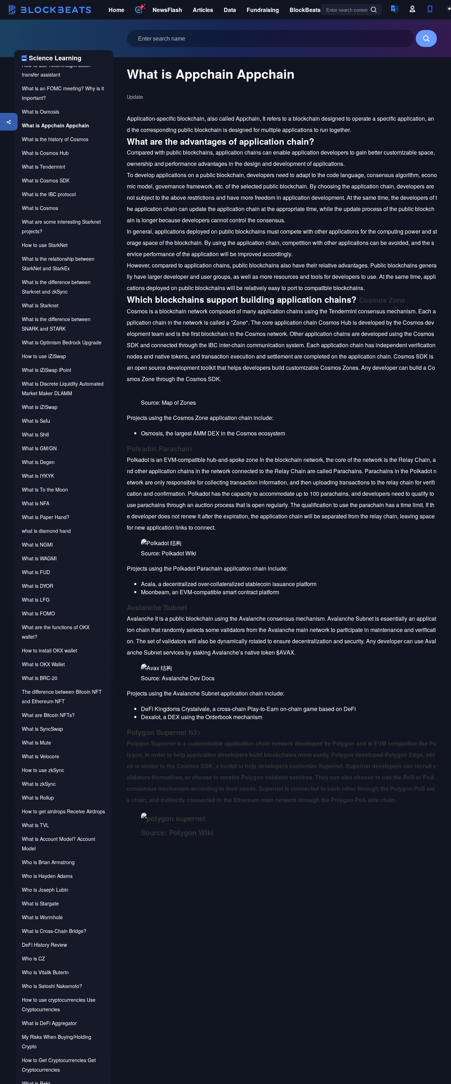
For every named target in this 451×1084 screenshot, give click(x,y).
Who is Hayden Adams (47, 875)
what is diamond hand (46, 530)
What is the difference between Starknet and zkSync (56, 286)
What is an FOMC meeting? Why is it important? (63, 93)
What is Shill (35, 434)
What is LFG (36, 599)
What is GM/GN (39, 448)
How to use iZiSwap (44, 356)
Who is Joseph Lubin (45, 889)
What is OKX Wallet (43, 664)
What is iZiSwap (39, 406)
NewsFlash (167, 10)
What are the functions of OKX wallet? (55, 632)
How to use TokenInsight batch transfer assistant (56, 69)
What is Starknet (40, 305)
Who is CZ (33, 958)
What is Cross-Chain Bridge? (54, 930)
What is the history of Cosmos (55, 139)
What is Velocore (40, 756)
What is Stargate (40, 903)
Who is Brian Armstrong (48, 862)
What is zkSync (39, 783)
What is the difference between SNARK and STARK (56, 323)
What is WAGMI (39, 558)
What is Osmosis (40, 111)
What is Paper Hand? (45, 516)
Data (230, 10)
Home (116, 10)
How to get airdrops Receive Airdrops (63, 811)
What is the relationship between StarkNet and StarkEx (58, 263)
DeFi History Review (44, 944)
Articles (203, 10)
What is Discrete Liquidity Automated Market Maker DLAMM (63, 388)
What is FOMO (38, 613)
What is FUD (36, 572)
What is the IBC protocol (49, 194)
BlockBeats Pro (311, 10)
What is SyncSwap (42, 728)
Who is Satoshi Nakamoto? (52, 985)
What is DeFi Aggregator (49, 1022)
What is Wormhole (42, 917)
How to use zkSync (43, 769)
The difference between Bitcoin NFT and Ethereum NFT (62, 696)
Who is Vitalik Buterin (45, 972)
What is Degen (38, 461)
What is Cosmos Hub (45, 152)
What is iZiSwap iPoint (46, 369)
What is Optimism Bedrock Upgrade (61, 342)
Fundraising (263, 10)
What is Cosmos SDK (45, 180)
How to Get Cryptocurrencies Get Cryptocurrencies (59, 1064)
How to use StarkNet (45, 244)
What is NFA (35, 503)
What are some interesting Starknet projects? (61, 226)
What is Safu (36, 420)
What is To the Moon (45, 489)
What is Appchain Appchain (55, 125)
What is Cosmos (40, 207)
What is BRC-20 (39, 677)
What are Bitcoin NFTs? (48, 714)
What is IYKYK (38, 475)
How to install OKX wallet (49, 650)
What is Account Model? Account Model (58, 843)
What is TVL (35, 825)
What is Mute (36, 742)
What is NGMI (37, 544)
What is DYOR (37, 585)
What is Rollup (38, 797)
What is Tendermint (43, 166)
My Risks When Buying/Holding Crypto (56, 1041)
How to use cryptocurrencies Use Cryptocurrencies (58, 1004)
